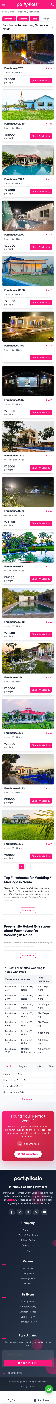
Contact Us (28, 1230)
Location (45, 19)
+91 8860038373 (15, 1373)
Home (4, 12)
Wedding (22, 12)
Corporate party (28, 1306)
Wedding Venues (28, 1301)
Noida (12, 12)
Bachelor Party (28, 1316)
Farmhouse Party (28, 1321)
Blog (28, 1250)
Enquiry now (28, 1245)
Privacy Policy (28, 1240)
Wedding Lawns (28, 1278)
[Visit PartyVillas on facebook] (12, 1212)
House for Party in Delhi (13, 1092)
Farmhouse (34, 12)
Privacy (24, 1386)
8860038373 (31, 1143)
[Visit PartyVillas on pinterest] (36, 1212)
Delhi (8, 1066)
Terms (33, 1386)
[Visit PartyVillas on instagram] (20, 1212)
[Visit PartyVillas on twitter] (28, 1212)
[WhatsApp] (49, 1389)
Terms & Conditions (28, 1235)
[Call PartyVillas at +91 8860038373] (52, 4)
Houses (28, 1283)
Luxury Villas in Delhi (12, 1086)
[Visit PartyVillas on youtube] (44, 1212)
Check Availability (41, 80)
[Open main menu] (3, 4)
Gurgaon (22, 1066)
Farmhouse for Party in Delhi (15, 1080)
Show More (28, 1099)
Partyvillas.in (22, 1381)
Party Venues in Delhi (12, 1074)
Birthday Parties (28, 1311)
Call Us (16, 1400)
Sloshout (11, 1199)
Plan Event (44, 1400)
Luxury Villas (28, 1273)
